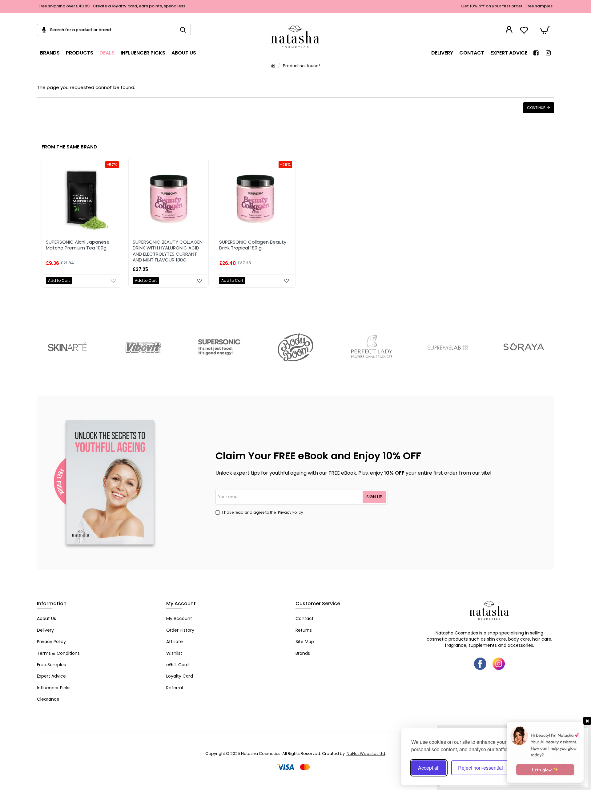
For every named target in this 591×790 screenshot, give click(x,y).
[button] (59, 280)
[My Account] (510, 29)
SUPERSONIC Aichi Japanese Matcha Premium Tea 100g (78, 245)
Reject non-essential (480, 767)
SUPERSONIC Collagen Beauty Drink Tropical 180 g (252, 245)
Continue (536, 107)
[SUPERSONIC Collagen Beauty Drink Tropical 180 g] (255, 198)
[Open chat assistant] (545, 752)
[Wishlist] (525, 30)
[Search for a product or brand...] (185, 30)
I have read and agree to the (262, 512)
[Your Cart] (545, 30)
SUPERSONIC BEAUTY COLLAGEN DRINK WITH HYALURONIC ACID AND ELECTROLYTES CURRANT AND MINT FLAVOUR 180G (168, 251)
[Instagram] (498, 664)
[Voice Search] (41, 30)
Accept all (429, 767)
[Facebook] (480, 664)
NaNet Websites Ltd (366, 753)
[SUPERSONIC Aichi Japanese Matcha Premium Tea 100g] (81, 198)
